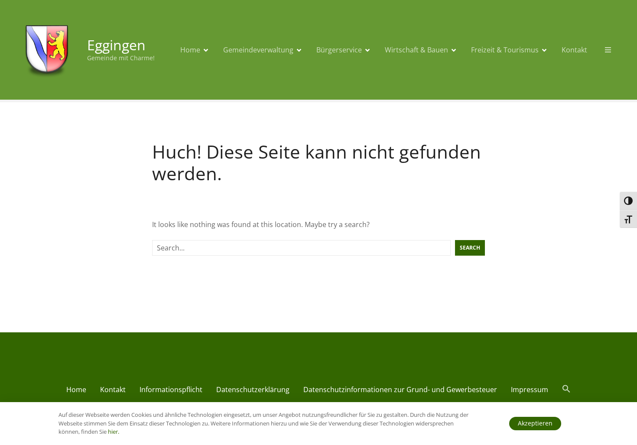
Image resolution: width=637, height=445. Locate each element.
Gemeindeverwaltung (258, 50)
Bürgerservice (339, 50)
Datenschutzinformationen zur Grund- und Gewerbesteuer (400, 389)
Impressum (529, 389)
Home (190, 50)
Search (470, 247)
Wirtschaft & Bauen (416, 50)
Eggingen (116, 45)
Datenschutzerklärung (252, 389)
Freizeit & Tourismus (505, 50)
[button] (566, 390)
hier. (113, 431)
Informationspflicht (171, 389)
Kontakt (574, 50)
